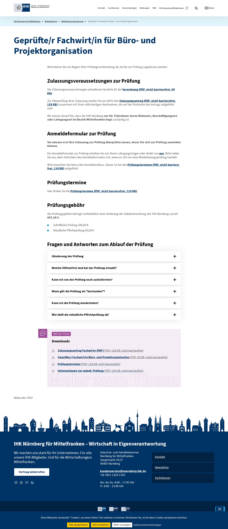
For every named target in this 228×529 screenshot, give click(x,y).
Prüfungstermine (103, 191)
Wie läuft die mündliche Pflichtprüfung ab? (80, 315)
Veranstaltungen (129, 8)
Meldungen (145, 8)
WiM (154, 8)
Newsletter (162, 468)
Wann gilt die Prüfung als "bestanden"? (78, 291)
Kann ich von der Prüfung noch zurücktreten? (82, 280)
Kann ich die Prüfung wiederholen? (75, 303)
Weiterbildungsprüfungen (72, 21)
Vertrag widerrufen (32, 472)
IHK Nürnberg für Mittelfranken (27, 21)
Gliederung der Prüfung (67, 256)
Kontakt (101, 8)
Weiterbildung (51, 21)
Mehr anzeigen (122, 525)
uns (161, 153)
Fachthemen (113, 8)
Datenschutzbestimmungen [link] (147, 525)
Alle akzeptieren (78, 525)
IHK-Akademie (171, 8)
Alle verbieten (101, 525)
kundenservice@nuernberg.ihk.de (123, 471)
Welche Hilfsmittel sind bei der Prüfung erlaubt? (84, 268)
